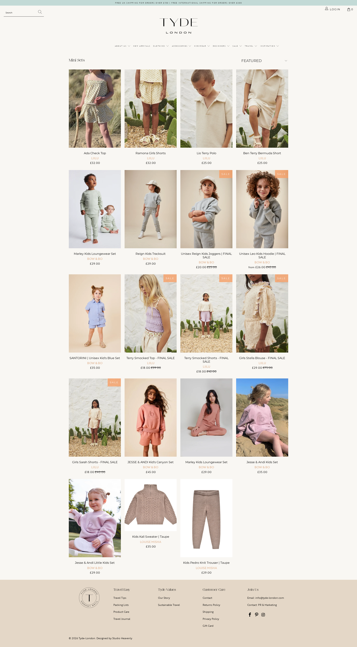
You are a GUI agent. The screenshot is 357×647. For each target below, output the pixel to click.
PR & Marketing (267, 605)
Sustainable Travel (169, 605)
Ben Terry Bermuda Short (262, 108)
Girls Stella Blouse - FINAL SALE (262, 313)
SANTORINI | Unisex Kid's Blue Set (95, 313)
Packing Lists (121, 605)
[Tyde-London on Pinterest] (257, 615)
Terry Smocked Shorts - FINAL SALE (206, 313)
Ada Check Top (95, 108)
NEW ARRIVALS (141, 46)
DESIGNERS (220, 46)
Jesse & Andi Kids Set (262, 417)
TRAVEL (249, 46)
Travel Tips (119, 598)
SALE (236, 46)
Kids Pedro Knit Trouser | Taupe (206, 518)
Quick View (95, 116)
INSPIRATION (268, 46)
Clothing (159, 46)
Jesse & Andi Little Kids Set (95, 518)
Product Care (121, 612)
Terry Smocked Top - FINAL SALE (151, 313)
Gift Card (208, 626)
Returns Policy (211, 605)
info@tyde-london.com (269, 598)
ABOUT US (121, 46)
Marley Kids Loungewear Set (95, 209)
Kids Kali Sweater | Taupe (151, 505)
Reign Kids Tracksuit (151, 209)
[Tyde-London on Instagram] (263, 615)
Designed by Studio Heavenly (114, 638)
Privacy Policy (211, 619)
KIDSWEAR (200, 46)
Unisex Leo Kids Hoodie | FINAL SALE (262, 209)
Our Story (164, 598)
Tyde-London (87, 638)
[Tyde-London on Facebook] (250, 615)
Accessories (180, 46)
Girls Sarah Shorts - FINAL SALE (95, 417)
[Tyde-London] (179, 26)
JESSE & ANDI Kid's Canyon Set (151, 417)
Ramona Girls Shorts (151, 108)
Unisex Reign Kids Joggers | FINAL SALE (206, 209)
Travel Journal (121, 619)
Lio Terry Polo (206, 108)
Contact (207, 598)
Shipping (208, 612)
